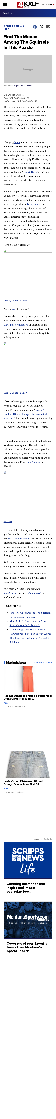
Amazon (8, 521)
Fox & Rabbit (30, 172)
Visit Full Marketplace (42, 662)
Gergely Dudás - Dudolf (22, 86)
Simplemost (10, 593)
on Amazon (34, 462)
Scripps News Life (14, 28)
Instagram (32, 204)
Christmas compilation (16, 324)
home (17, 142)
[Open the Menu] (5, 4)
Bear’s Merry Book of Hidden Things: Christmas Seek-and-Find (27, 414)
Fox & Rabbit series (18, 538)
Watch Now (47, 5)
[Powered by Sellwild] (48, 839)
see (14, 309)
